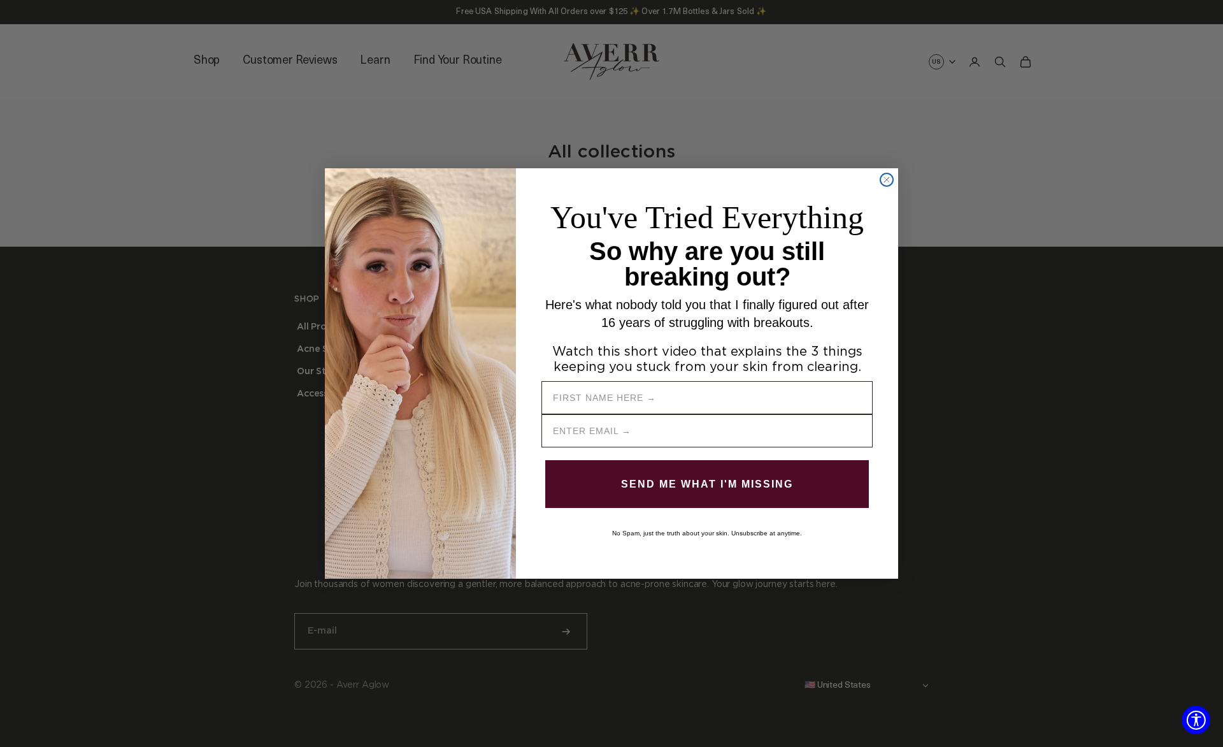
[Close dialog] (886, 179)
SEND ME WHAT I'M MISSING (707, 484)
